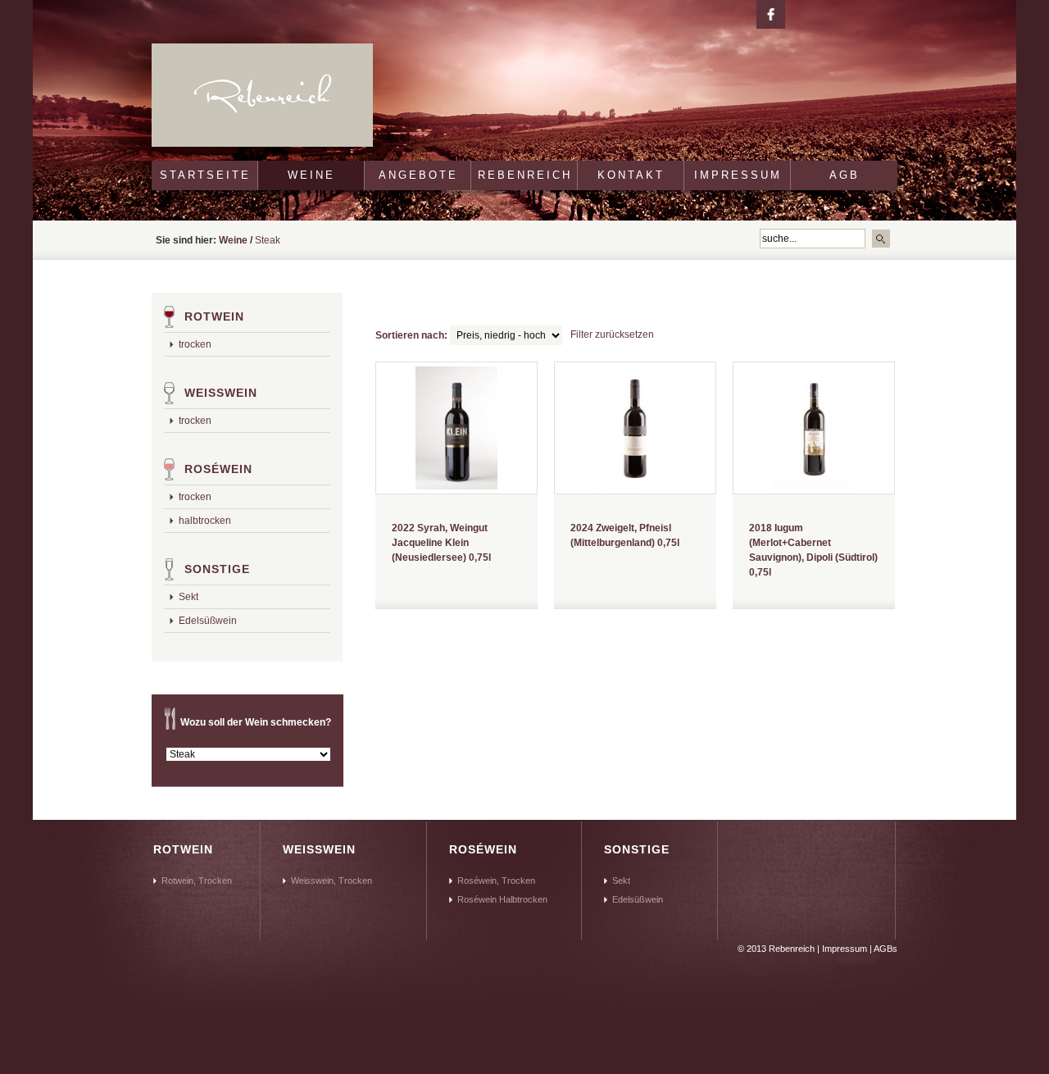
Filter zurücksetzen (612, 334)
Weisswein (220, 392)
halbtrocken (205, 520)
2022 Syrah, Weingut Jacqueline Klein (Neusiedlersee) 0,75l (441, 542)
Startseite (205, 175)
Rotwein (214, 316)
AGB (844, 175)
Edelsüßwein (208, 620)
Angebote (418, 175)
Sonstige (217, 569)
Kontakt (631, 175)
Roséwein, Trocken (496, 880)
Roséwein (218, 469)
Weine (311, 175)
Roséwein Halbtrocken (502, 899)
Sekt (188, 597)
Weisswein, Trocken (331, 880)
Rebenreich (525, 175)
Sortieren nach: (411, 335)
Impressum (738, 175)
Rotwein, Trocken (196, 880)
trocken (195, 344)
